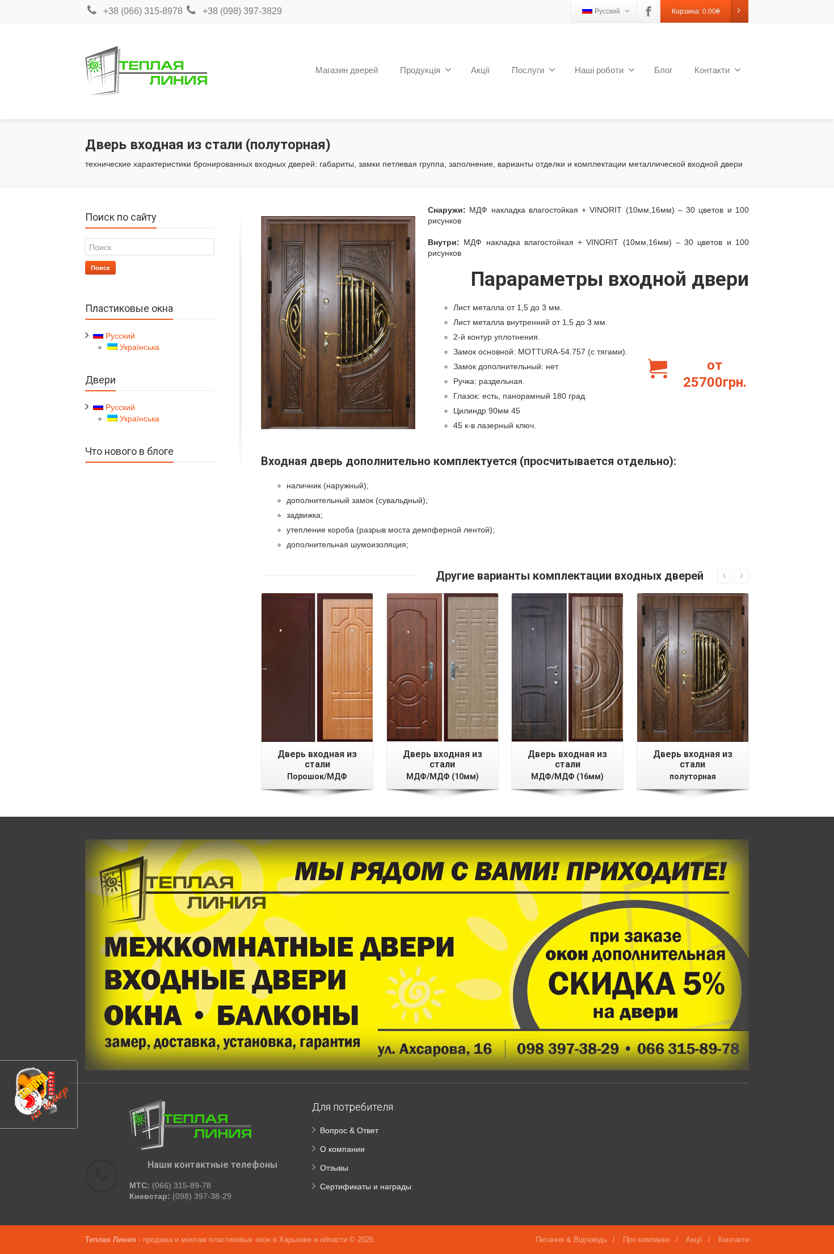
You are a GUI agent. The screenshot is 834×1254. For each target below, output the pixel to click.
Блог (663, 70)
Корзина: (696, 11)
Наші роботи (599, 70)
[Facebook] (648, 11)
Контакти (712, 70)
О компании (342, 1149)
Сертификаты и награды (365, 1186)
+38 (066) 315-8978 (143, 11)
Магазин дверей (346, 70)
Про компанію (646, 1239)
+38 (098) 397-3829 (242, 11)
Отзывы (334, 1167)
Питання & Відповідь (571, 1239)
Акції (480, 70)
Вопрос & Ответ (349, 1130)
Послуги (528, 70)
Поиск (100, 267)
